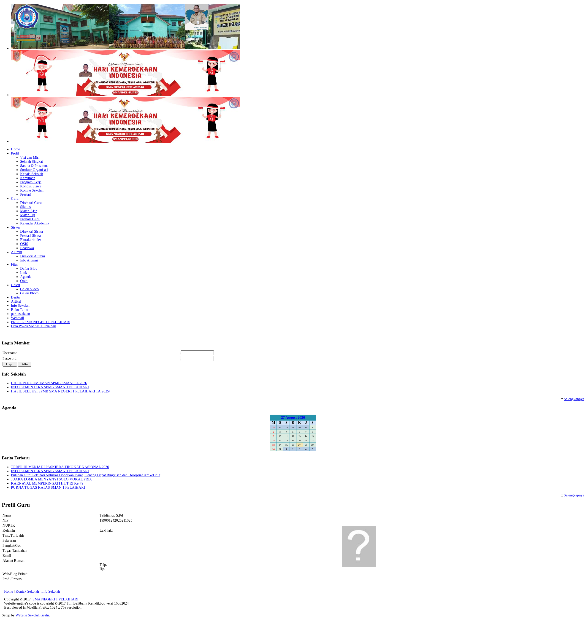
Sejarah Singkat (31, 161)
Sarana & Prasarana (34, 166)
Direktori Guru (31, 203)
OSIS (24, 244)
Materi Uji (27, 215)
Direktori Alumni (32, 256)
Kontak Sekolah (27, 591)
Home (8, 591)
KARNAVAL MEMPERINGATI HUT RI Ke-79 (47, 483)
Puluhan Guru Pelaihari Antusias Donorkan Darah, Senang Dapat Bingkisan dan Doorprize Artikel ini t (85, 475)
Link (23, 273)
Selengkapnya (574, 399)
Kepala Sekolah (31, 174)
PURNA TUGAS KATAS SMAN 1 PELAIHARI (48, 487)
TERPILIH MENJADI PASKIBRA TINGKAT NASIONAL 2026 (60, 467)
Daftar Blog (28, 268)
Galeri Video (29, 289)
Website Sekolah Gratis (32, 615)
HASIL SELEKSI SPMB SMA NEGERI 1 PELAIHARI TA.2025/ (60, 391)
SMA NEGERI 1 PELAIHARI (55, 599)
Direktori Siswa (31, 231)
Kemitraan (27, 178)
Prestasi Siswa (30, 235)
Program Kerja (30, 182)
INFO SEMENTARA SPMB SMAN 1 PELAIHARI (50, 387)
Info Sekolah (50, 591)
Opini (24, 281)
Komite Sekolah (31, 190)
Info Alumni (29, 260)
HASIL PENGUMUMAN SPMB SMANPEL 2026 (49, 383)
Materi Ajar (28, 211)
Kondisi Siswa (30, 186)
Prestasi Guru (30, 219)
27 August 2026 (293, 417)
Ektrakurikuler (30, 240)
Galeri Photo (29, 293)
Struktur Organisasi (34, 170)
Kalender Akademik (34, 223)
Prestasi (25, 194)
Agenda (26, 277)
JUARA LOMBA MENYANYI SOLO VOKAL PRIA (51, 479)
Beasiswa (27, 248)
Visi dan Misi (29, 157)
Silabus (25, 207)
